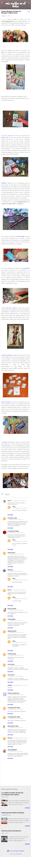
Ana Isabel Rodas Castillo (14, 707)
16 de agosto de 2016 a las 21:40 (15, 727)
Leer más (27, 808)
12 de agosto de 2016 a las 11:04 (15, 632)
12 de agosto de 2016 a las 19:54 (15, 665)
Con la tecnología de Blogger (16, 851)
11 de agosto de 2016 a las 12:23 (19, 500)
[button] (29, 12)
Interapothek (26, 268)
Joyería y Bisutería (6, 402)
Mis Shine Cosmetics (11, 308)
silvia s (14, 506)
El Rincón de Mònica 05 (13, 693)
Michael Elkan (18, 854)
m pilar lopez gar (12, 653)
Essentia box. (4, 137)
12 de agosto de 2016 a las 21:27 (20, 579)
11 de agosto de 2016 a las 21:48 (15, 610)
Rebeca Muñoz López (13, 726)
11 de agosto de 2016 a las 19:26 (15, 571)
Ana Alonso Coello (12, 518)
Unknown (10, 738)
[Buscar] (29, 3)
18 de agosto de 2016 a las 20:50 (20, 738)
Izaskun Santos (11, 552)
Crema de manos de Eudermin (11, 831)
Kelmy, (3, 52)
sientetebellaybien (12, 749)
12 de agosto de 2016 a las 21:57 (20, 685)
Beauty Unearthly (12, 608)
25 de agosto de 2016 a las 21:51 (15, 751)
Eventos (7, 494)
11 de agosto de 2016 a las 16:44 (15, 532)
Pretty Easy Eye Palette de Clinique (12, 813)
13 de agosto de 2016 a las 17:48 (15, 694)
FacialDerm (4, 183)
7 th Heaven (4, 442)
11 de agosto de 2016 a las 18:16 (15, 554)
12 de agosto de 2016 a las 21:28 (20, 508)
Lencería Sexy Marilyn (6, 355)
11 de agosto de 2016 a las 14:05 (15, 519)
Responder (10, 514)
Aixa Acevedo (11, 664)
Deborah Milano (21, 236)
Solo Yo (10, 500)
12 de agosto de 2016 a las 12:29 (15, 655)
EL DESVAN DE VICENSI (13, 531)
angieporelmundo (12, 631)
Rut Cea (9, 590)
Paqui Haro (10, 569)
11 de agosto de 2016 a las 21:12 (19, 590)
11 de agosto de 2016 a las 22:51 (15, 620)
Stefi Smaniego (11, 619)
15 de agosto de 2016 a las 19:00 (15, 709)
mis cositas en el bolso (15, 5)
